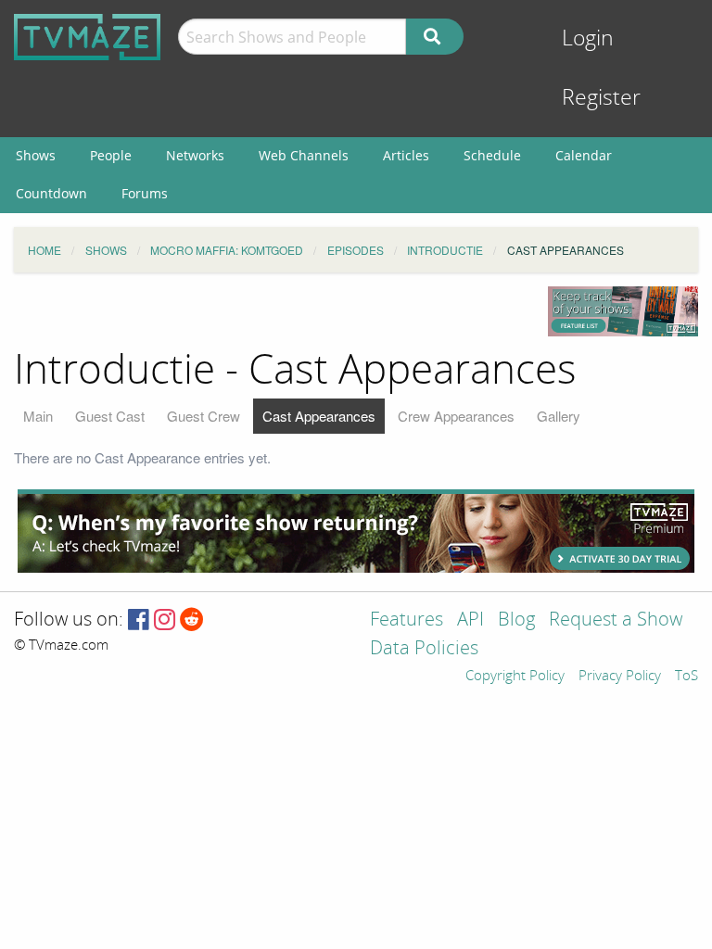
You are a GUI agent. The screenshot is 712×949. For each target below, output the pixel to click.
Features (406, 620)
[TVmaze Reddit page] (192, 620)
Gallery (558, 415)
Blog (516, 620)
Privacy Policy (619, 676)
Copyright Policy (515, 676)
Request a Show (615, 620)
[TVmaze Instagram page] (164, 620)
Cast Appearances (318, 415)
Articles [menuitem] (406, 155)
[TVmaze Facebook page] (138, 620)
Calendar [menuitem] (583, 155)
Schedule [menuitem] (492, 155)
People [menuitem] (111, 155)
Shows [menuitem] (36, 155)
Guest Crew (203, 415)
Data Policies (424, 649)
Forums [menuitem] (144, 193)
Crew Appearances (456, 415)
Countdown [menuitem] (51, 193)
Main (38, 415)
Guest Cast (110, 415)
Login (588, 38)
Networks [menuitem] (195, 155)
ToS (686, 676)
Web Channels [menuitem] (304, 155)
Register (601, 97)
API (470, 620)
